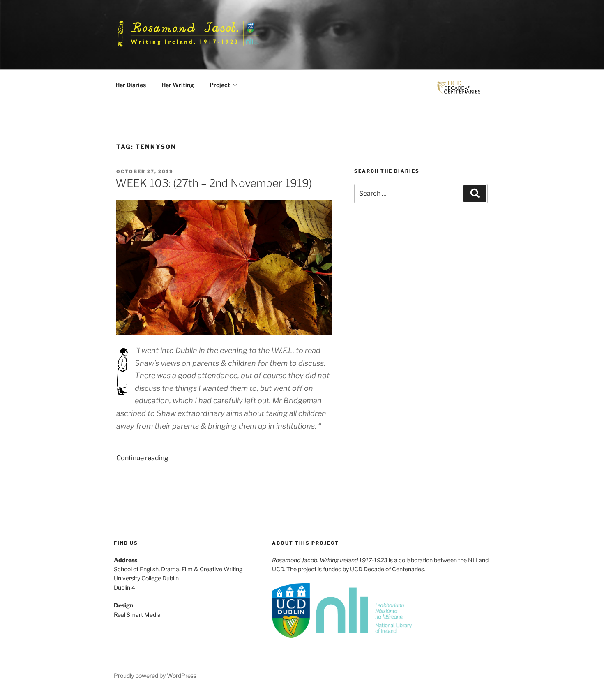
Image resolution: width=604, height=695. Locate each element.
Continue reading (142, 458)
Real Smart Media (137, 614)
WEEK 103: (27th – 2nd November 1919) (213, 183)
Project (220, 84)
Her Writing (177, 84)
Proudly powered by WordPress (155, 675)
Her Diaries (130, 84)
